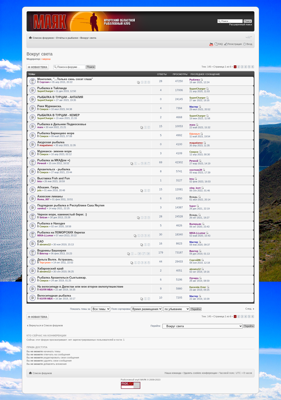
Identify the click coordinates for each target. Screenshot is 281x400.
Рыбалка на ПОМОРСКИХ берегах (61, 232)
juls (39, 190)
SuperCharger (45, 91)
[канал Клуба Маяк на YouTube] (211, 45)
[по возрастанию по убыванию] (182, 309)
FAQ (220, 44)
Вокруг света (88, 38)
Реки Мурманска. (49, 106)
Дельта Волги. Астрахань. (55, 259)
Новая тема (33, 65)
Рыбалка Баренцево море (55, 133)
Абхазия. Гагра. (48, 187)
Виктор (44, 253)
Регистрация (235, 44)
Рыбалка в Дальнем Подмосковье (61, 124)
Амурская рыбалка (50, 142)
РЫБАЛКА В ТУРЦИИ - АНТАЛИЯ (60, 97)
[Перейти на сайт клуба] (89, 21)
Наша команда (173, 373)
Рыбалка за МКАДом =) (53, 160)
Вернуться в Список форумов (46, 325)
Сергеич (44, 82)
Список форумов (43, 38)
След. (248, 308)
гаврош (45, 59)
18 (148, 254)
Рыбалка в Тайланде (52, 88)
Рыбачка (194, 79)
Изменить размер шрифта (249, 37)
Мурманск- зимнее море (54, 151)
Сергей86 (195, 260)
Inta (39, 181)
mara (40, 127)
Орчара (193, 278)
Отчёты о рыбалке (67, 38)
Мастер (193, 106)
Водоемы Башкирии (51, 250)
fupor (192, 206)
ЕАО (40, 241)
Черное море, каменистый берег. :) (62, 214)
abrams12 (45, 244)
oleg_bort (195, 188)
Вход (249, 44)
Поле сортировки (121, 309)
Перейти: (156, 326)
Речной (41, 163)
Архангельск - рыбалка (53, 169)
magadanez (46, 145)
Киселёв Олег (197, 287)
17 (144, 254)
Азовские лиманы (50, 196)
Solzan (43, 217)
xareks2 (41, 208)
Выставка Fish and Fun (53, 178)
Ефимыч (194, 133)
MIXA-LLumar (45, 235)
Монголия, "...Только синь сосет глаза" (65, 79)
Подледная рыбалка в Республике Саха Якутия (70, 205)
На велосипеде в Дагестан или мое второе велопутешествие (80, 286)
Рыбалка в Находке (51, 223)
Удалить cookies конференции (200, 373)
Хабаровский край (50, 268)
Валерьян (195, 224)
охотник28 (195, 170)
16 (139, 254)
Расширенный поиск (240, 24)
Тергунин (45, 262)
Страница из (222, 66)
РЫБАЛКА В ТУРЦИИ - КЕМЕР (58, 115)
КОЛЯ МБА (46, 289)
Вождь (193, 197)
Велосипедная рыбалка (54, 295)
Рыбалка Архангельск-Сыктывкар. (61, 277)
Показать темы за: (80, 309)
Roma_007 (43, 199)
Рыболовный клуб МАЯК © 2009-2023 (140, 379)
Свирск (44, 109)
